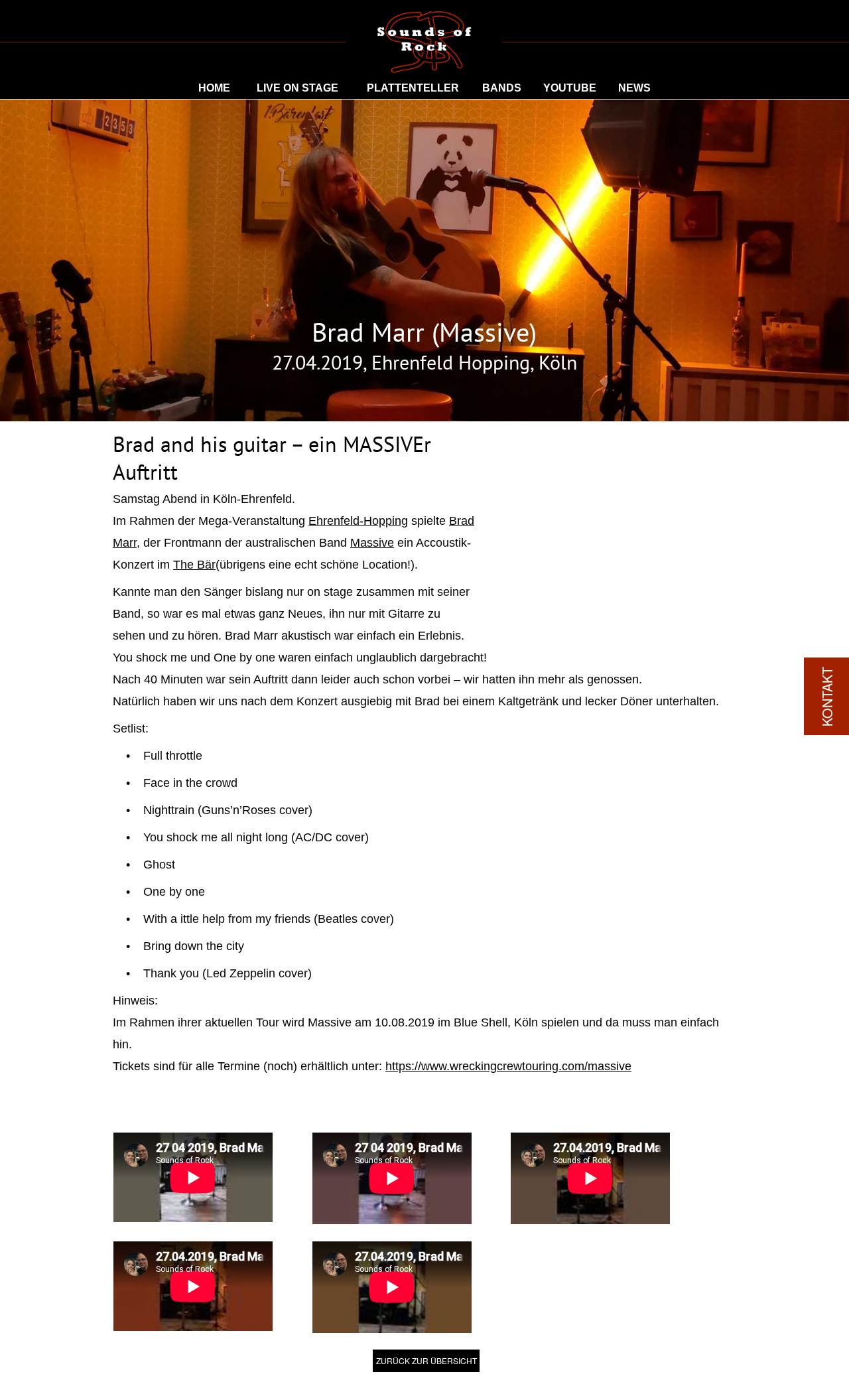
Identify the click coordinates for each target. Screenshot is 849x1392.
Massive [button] (372, 542)
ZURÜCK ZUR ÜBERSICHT (426, 1360)
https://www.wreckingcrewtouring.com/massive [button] (508, 1066)
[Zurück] (493, 523)
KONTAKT (826, 697)
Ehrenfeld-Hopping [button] (358, 520)
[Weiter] (726, 523)
